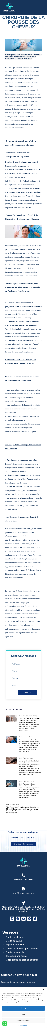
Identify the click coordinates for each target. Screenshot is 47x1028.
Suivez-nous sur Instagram (23, 832)
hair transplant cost (26, 781)
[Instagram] (12, 919)
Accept (23, 1008)
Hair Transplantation (26, 758)
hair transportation (26, 737)
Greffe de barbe (14, 941)
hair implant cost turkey (28, 716)
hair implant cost (12, 804)
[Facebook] (18, 919)
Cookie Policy (22, 1025)
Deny (24, 1014)
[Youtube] (23, 919)
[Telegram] (29, 919)
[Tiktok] (35, 919)
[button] (43, 989)
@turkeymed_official (23, 837)
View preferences (23, 1020)
